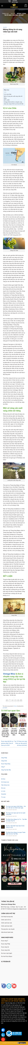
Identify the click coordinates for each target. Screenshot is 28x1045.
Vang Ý (3, 767)
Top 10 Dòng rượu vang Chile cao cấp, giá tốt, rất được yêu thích (20, 743)
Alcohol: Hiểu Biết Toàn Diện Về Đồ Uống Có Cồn (15, 826)
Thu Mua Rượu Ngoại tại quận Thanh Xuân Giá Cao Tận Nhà (15, 833)
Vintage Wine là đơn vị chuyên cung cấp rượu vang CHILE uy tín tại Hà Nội (13, 103)
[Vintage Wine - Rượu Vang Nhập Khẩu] (14, 5)
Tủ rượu (3, 797)
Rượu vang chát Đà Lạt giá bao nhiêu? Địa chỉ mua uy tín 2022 (7, 743)
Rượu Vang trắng (5, 764)
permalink (5, 707)
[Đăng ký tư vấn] (3, 1030)
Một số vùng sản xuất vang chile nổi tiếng (13, 97)
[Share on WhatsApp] (7, 700)
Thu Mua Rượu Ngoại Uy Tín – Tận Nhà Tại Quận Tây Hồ (16, 820)
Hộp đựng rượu (5, 785)
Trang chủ (5, 13)
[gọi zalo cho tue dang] (3, 1035)
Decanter (3, 794)
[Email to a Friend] (15, 700)
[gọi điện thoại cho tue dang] (3, 1039)
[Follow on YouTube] (14, 986)
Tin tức (13, 13)
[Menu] (2, 6)
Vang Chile (4, 761)
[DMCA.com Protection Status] (21, 1043)
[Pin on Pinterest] (18, 700)
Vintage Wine (9, 674)
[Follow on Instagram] (8, 986)
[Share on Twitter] (12, 700)
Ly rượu (3, 791)
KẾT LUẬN (6, 100)
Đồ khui (3, 779)
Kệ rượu (3, 788)
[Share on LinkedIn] (21, 700)
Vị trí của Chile (7, 94)
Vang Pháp (4, 757)
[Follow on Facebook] (3, 986)
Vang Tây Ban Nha (6, 770)
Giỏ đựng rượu (5, 782)
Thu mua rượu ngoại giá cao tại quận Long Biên (15, 813)
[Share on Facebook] (9, 700)
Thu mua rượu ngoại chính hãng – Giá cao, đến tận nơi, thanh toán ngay (16, 807)
